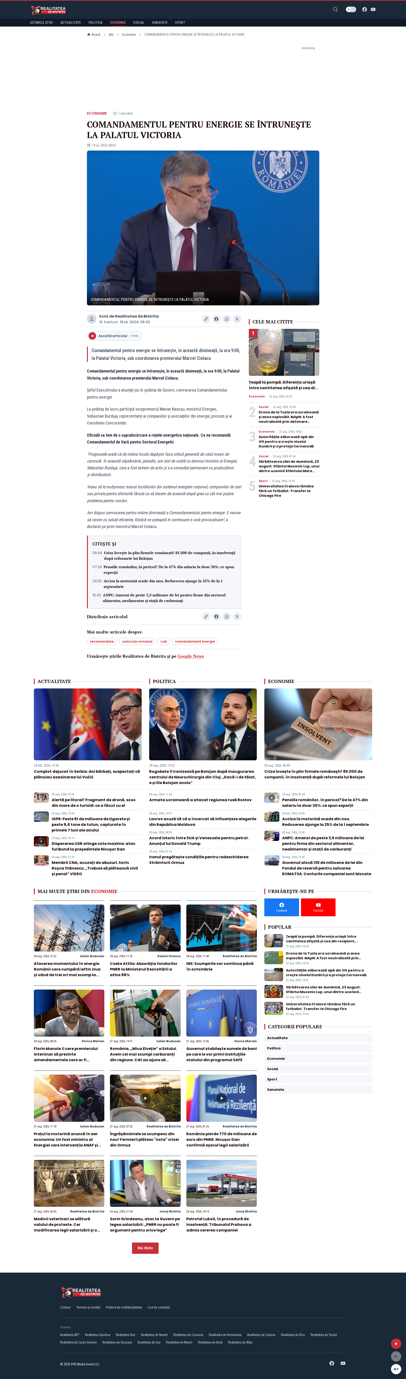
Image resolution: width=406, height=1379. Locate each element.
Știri (111, 34)
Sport (263, 481)
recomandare (102, 641)
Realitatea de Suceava (117, 1342)
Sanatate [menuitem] (160, 22)
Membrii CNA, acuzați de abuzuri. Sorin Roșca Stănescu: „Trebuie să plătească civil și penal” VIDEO (95, 868)
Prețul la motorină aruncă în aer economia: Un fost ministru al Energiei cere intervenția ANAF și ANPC (66, 1142)
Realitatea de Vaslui (324, 1335)
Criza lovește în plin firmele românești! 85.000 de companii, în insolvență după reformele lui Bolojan (169, 555)
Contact (65, 1307)
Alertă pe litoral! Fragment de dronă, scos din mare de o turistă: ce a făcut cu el (93, 802)
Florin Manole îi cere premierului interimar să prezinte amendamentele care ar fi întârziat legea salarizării (66, 1057)
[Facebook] (364, 9)
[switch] (351, 9)
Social (264, 407)
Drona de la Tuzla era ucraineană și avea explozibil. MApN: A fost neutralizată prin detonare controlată (289, 419)
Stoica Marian (93, 1041)
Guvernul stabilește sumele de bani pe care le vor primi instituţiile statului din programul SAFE (221, 1054)
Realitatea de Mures (179, 1342)
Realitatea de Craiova (261, 1335)
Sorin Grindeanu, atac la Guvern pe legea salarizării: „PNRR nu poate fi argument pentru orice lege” (145, 1224)
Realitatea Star (125, 1335)
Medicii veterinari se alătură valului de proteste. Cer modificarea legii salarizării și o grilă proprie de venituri (65, 1227)
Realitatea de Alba (240, 1342)
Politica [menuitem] (96, 22)
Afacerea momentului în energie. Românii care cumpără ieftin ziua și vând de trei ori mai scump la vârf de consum (67, 972)
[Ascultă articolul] (396, 1344)
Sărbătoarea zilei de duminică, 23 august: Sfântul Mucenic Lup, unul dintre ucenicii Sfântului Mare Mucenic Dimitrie (289, 468)
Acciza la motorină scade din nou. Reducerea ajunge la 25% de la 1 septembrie (163, 583)
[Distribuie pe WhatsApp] (227, 319)
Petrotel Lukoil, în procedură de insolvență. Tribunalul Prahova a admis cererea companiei (218, 1224)
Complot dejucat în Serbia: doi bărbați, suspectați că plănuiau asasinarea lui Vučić (87, 774)
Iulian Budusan (92, 956)
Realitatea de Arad (210, 1342)
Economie (129, 34)
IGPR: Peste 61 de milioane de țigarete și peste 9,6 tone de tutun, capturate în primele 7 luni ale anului (91, 824)
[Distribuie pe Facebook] (216, 319)
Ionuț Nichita (170, 1211)
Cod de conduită (159, 1307)
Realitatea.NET (69, 1335)
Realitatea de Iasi (149, 1342)
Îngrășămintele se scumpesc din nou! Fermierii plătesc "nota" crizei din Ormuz (144, 1139)
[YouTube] (373, 9)
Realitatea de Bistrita (137, 316)
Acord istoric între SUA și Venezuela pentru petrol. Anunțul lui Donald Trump (199, 840)
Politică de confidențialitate (124, 1307)
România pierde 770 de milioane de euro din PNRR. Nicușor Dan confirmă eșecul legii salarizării (221, 1139)
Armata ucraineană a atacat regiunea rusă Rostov (200, 800)
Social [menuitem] (138, 22)
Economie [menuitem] (118, 22)
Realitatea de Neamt (154, 1335)
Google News (191, 656)
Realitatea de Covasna (188, 1335)
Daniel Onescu (169, 956)
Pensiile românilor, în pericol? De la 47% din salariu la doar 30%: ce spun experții (169, 569)
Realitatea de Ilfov (293, 1335)
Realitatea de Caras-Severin (78, 1342)
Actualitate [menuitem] (70, 22)
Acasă (96, 34)
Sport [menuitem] (180, 22)
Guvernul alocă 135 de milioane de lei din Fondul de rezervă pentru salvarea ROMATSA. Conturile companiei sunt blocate (326, 868)
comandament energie (195, 641)
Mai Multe (145, 1248)
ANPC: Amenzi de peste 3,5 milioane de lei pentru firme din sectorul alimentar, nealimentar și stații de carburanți (164, 597)
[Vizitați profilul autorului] (91, 319)
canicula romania (137, 641)
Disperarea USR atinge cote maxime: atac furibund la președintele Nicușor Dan (93, 846)
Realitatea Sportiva (97, 1335)
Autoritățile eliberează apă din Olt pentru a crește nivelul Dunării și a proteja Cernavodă (286, 442)
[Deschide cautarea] (335, 9)
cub (163, 641)
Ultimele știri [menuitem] (41, 22)
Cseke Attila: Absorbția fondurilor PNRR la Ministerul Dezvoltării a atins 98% (143, 969)
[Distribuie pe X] (237, 319)
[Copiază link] (206, 319)
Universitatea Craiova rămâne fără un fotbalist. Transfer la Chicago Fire (286, 491)
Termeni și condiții (88, 1307)
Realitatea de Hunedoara (225, 1335)
